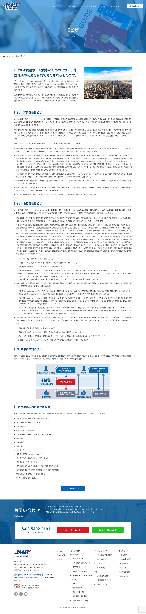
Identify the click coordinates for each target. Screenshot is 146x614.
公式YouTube (26, 594)
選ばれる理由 (57, 6)
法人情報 (114, 6)
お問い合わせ (135, 6)
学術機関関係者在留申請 (81, 563)
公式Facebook (21, 594)
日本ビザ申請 (71, 6)
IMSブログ (122, 567)
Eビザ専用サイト (73, 488)
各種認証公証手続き (104, 580)
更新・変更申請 (78, 592)
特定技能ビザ (77, 587)
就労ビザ (75, 583)
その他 (102, 6)
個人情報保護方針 (124, 572)
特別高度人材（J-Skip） (81, 600)
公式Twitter (16, 594)
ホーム (59, 551)
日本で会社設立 (102, 576)
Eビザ (99, 563)
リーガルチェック (103, 584)
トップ (4, 56)
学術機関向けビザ (78, 558)
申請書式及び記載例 (79, 571)
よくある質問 (123, 563)
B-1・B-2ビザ (101, 559)
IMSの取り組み (126, 559)
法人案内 (124, 555)
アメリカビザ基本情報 (104, 555)
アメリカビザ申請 (87, 6)
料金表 (59, 559)
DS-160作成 (101, 567)
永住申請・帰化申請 (79, 596)
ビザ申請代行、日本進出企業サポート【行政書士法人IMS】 (11, 6)
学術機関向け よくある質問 (82, 575)
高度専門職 (76, 567)
